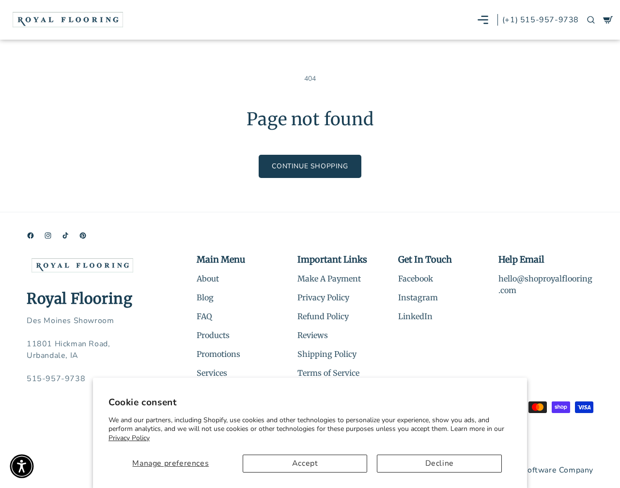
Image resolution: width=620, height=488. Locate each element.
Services (212, 373)
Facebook (415, 278)
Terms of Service (328, 373)
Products (213, 335)
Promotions (218, 354)
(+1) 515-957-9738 (540, 20)
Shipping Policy (326, 354)
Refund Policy (323, 316)
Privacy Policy (129, 438)
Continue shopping (310, 166)
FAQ (204, 316)
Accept (305, 463)
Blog (205, 297)
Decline (439, 463)
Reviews (312, 335)
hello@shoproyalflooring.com (545, 284)
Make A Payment (329, 278)
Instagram (418, 297)
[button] (483, 20)
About (208, 278)
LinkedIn (415, 316)
